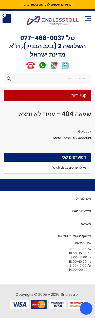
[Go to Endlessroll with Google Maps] (54, 68)
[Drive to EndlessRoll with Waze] (65, 68)
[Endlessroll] (53, 20)
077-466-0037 (42, 38)
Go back (84, 131)
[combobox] (47, 78)
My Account (82, 138)
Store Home (62, 138)
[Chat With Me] (36, 68)
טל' (70, 38)
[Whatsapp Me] (42, 68)
